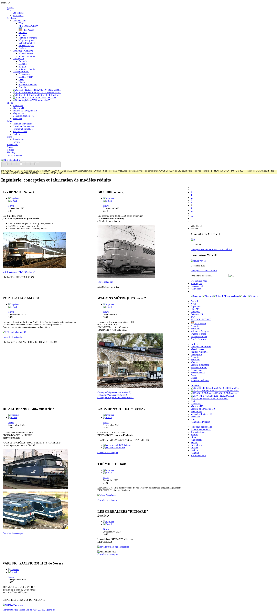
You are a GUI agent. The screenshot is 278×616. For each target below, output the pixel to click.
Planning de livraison (22, 123)
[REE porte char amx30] (14, 332)
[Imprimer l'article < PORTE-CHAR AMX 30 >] (13, 304)
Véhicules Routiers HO (23, 116)
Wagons (22, 66)
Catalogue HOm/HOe (23, 51)
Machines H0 (19, 108)
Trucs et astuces (20, 131)
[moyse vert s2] (198, 261)
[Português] (28, 164)
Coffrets (22, 48)
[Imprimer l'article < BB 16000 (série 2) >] (108, 198)
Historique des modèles (23, 126)
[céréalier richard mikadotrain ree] (113, 547)
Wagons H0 (18, 113)
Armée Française (26, 45)
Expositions (18, 13)
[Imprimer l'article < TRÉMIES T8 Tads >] (108, 470)
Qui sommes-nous (199, 281)
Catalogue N (18, 58)
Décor (21, 79)
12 (192, 215)
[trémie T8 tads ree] (106, 495)
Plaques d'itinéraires (28, 84)
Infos (9, 121)
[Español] (23, 164)
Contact (10, 147)
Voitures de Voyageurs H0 (25, 110)
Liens (9, 136)
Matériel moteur (26, 53)
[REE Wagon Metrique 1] (130, 360)
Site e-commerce (14, 155)
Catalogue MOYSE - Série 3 (204, 270)
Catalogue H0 (19, 20)
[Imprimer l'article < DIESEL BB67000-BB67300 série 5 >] (13, 415)
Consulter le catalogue (13, 337)
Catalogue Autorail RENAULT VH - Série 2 (211, 249)
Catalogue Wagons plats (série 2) (112, 395)
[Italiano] (19, 164)
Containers (23, 87)
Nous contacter (197, 286)
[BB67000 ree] (35, 528)
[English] (10, 164)
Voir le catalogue (105, 282)
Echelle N (17, 118)
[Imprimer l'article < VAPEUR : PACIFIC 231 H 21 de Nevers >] (13, 569)
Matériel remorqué (27, 56)
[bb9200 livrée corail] (34, 267)
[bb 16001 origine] (126, 277)
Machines (23, 35)
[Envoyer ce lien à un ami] (12, 201)
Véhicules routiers (27, 43)
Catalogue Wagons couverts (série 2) (114, 392)
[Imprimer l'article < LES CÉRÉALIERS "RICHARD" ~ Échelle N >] (108, 521)
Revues (16, 142)
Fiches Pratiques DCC (23, 129)
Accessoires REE (21, 71)
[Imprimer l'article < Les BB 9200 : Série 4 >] (13, 198)
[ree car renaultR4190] (114, 447)
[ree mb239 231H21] (13, 605)
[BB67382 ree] (35, 488)
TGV (21, 23)
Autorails (23, 32)
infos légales (196, 283)
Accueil (10, 7)
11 (192, 213)
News (9, 10)
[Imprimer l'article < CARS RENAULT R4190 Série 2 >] (108, 415)
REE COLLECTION (29, 26)
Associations (18, 139)
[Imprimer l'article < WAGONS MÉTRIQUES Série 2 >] (108, 304)
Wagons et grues (26, 40)
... (191, 197)
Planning (11, 152)
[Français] (5, 164)
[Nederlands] (33, 164)
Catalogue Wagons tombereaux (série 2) (115, 397)
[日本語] (37, 164)
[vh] (193, 239)
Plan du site (196, 288)
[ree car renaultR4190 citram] (117, 445)
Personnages (24, 74)
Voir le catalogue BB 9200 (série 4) (19, 272)
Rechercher (196, 275)
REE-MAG (18, 15)
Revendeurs (12, 144)
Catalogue (11, 18)
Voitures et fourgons (28, 37)
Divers (22, 82)
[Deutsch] (14, 164)
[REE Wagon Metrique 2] (130, 387)
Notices (16, 134)
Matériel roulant (26, 77)
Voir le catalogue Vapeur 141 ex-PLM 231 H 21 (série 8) (29, 609)
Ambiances (18, 105)
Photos (10, 103)
